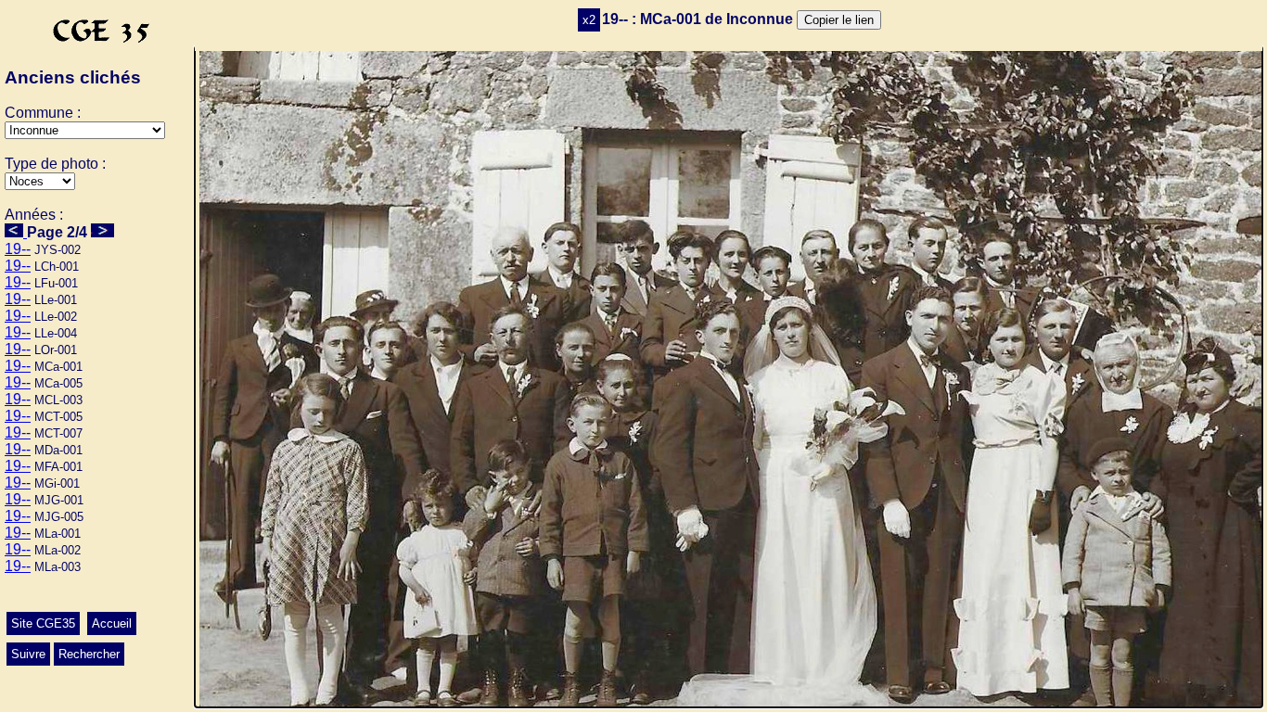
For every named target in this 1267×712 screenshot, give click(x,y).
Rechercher (89, 654)
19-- (18, 249)
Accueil (112, 623)
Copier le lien (839, 20)
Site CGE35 (43, 623)
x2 (588, 20)
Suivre (28, 654)
